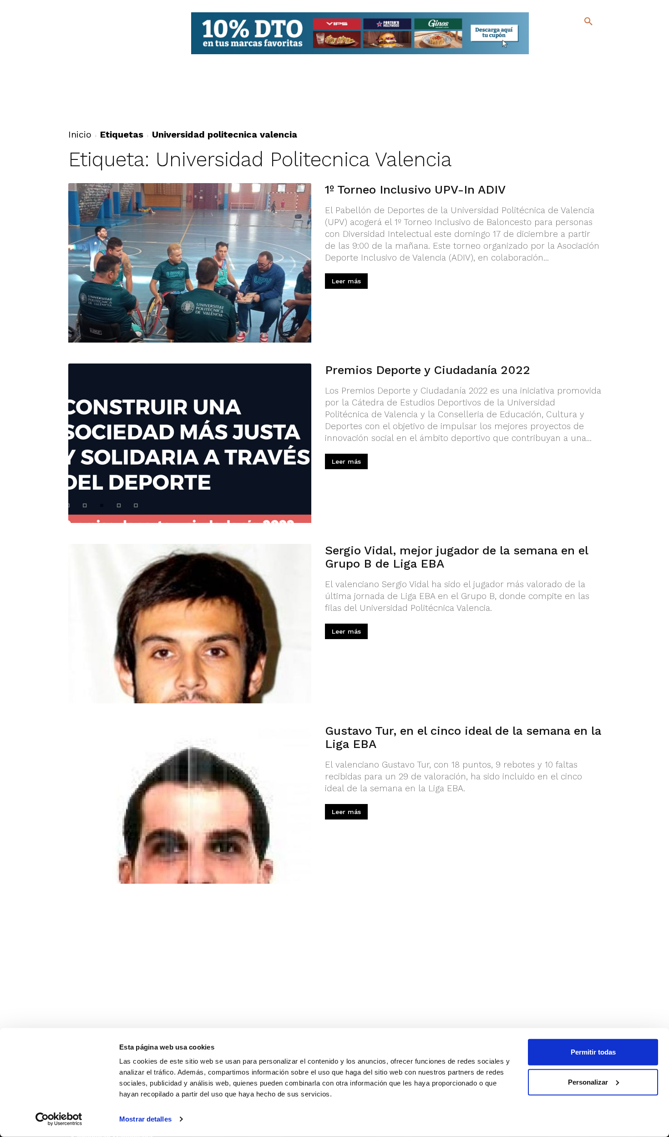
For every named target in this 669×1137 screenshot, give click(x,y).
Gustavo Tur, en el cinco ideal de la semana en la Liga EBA (463, 737)
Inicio (79, 134)
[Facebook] (551, 41)
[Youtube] (580, 54)
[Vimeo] (566, 54)
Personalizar (588, 1082)
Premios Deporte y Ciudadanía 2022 (427, 370)
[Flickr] (551, 54)
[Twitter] (564, 40)
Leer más (346, 281)
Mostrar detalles (145, 1119)
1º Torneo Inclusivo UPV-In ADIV (415, 189)
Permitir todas (593, 1052)
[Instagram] (592, 41)
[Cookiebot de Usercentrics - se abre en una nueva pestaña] (59, 1119)
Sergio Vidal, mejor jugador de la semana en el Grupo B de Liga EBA (456, 556)
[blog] (578, 40)
